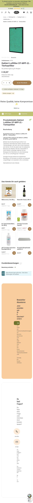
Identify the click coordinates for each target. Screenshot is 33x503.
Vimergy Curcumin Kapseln (22, 224)
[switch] (29, 501)
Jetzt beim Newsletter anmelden (18, 323)
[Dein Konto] (27, 12)
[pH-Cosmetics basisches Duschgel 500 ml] (9, 239)
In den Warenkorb (22, 82)
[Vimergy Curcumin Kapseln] (24, 215)
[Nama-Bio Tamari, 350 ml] (24, 191)
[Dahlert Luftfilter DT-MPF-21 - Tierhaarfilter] (16, 40)
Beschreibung (7, 129)
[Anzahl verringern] (3, 83)
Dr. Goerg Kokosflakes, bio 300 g (8, 224)
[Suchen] (5, 12)
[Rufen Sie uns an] (9, 12)
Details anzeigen (7, 93)
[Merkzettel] (24, 12)
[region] (16, 40)
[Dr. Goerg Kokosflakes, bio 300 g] (9, 215)
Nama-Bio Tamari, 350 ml (24, 199)
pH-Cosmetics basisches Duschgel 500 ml (8, 248)
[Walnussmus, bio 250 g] (9, 191)
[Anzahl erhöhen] (9, 83)
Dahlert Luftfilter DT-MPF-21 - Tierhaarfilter (14, 21)
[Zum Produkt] (14, 205)
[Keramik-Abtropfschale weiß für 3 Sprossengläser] (24, 239)
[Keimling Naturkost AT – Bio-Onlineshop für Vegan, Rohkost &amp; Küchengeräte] (16, 12)
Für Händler (10, 8)
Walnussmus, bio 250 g (8, 199)
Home (4, 17)
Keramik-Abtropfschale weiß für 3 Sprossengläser (23, 248)
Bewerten (13, 57)
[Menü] (2, 12)
